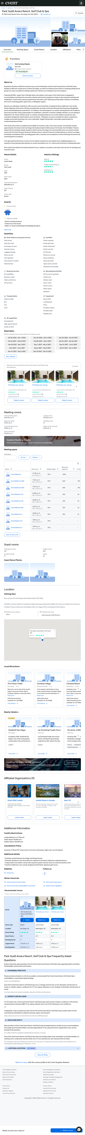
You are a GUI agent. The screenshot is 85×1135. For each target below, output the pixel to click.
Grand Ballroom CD (17, 494)
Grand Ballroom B (16, 521)
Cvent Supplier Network (9, 1069)
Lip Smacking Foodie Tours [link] (49, 730)
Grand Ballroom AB (17, 501)
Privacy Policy (47, 1086)
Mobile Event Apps (48, 1074)
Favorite (80, 13)
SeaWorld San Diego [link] (16, 730)
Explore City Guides (8, 1077)
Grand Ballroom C (16, 527)
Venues (10, 8)
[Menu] (2, 3)
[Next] (83, 49)
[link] (20, 722)
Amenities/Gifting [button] (78, 744)
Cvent (3, 8)
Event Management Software (51, 1069)
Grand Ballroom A (16, 514)
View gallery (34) (76, 43)
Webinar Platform (48, 1082)
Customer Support (7, 1091)
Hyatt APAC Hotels (15, 800)
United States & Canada (45, 800)
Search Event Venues (8, 1072)
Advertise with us (48, 1093)
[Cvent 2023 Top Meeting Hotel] (7, 212)
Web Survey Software (49, 1079)
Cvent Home (6, 1086)
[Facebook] (44, 873)
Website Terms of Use (49, 1091)
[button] (25, 32)
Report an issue (22, 1062)
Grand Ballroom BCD (17, 488)
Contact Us (5, 1088)
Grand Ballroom (16, 474)
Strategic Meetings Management (52, 1077)
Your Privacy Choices (8, 1093)
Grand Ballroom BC (17, 508)
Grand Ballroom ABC (17, 481)
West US (67, 800)
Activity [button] (11, 744)
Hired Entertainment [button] (73, 747)
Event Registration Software (51, 1072)
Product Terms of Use (49, 1088)
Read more (7, 230)
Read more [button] (11, 695)
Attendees (7, 454)
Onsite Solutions (7, 1079)
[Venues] (81, 3)
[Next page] (76, 386)
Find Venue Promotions (9, 1074)
